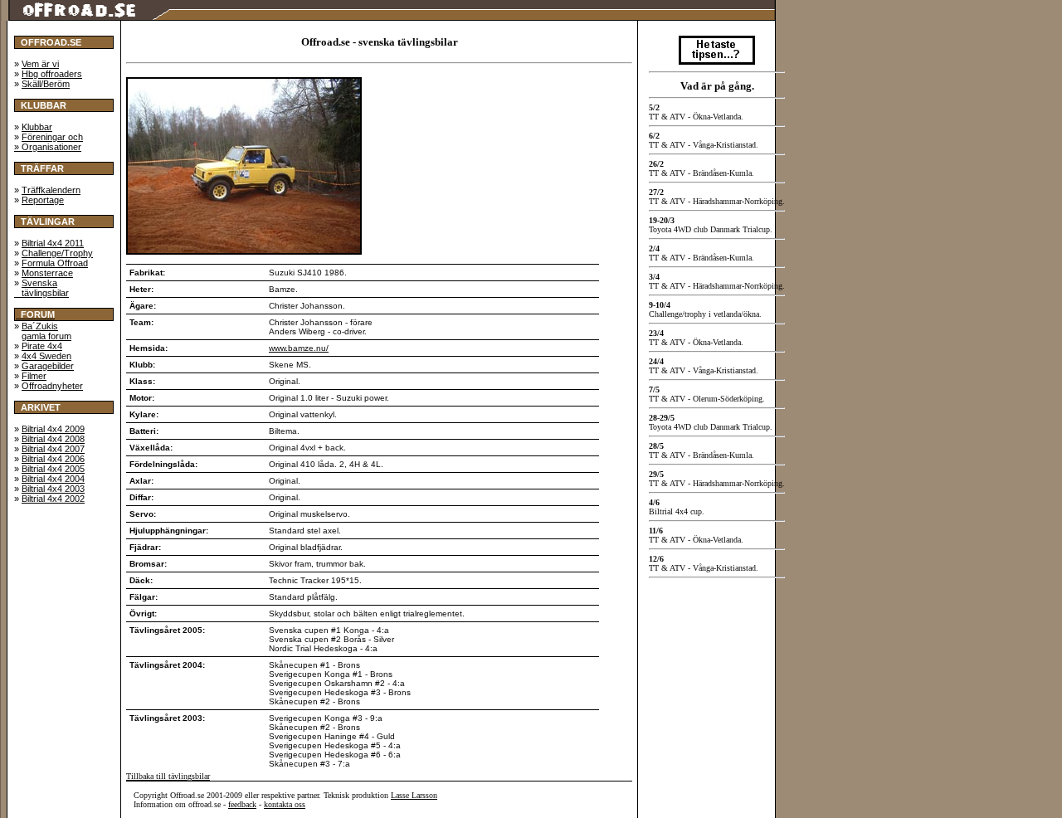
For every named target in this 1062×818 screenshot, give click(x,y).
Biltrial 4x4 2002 (53, 499)
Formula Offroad (55, 263)
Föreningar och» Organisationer (48, 142)
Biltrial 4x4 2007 (53, 449)
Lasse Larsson (414, 795)
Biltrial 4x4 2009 (53, 429)
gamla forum (46, 336)
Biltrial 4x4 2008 (53, 439)
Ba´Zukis (40, 326)
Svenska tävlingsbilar (41, 288)
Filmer (34, 376)
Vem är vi (40, 64)
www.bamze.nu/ (299, 348)
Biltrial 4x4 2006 (53, 459)
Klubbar (37, 127)
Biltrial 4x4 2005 (53, 469)
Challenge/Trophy (57, 253)
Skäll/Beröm (46, 84)
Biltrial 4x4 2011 (53, 243)
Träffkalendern (51, 190)
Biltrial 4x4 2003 (53, 489)
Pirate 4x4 (42, 346)
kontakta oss (284, 804)
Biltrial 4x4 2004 (53, 479)
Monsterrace (47, 273)
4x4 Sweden (46, 356)
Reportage (43, 200)
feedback (242, 804)
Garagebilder (48, 366)
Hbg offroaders (52, 74)
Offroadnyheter (52, 386)
